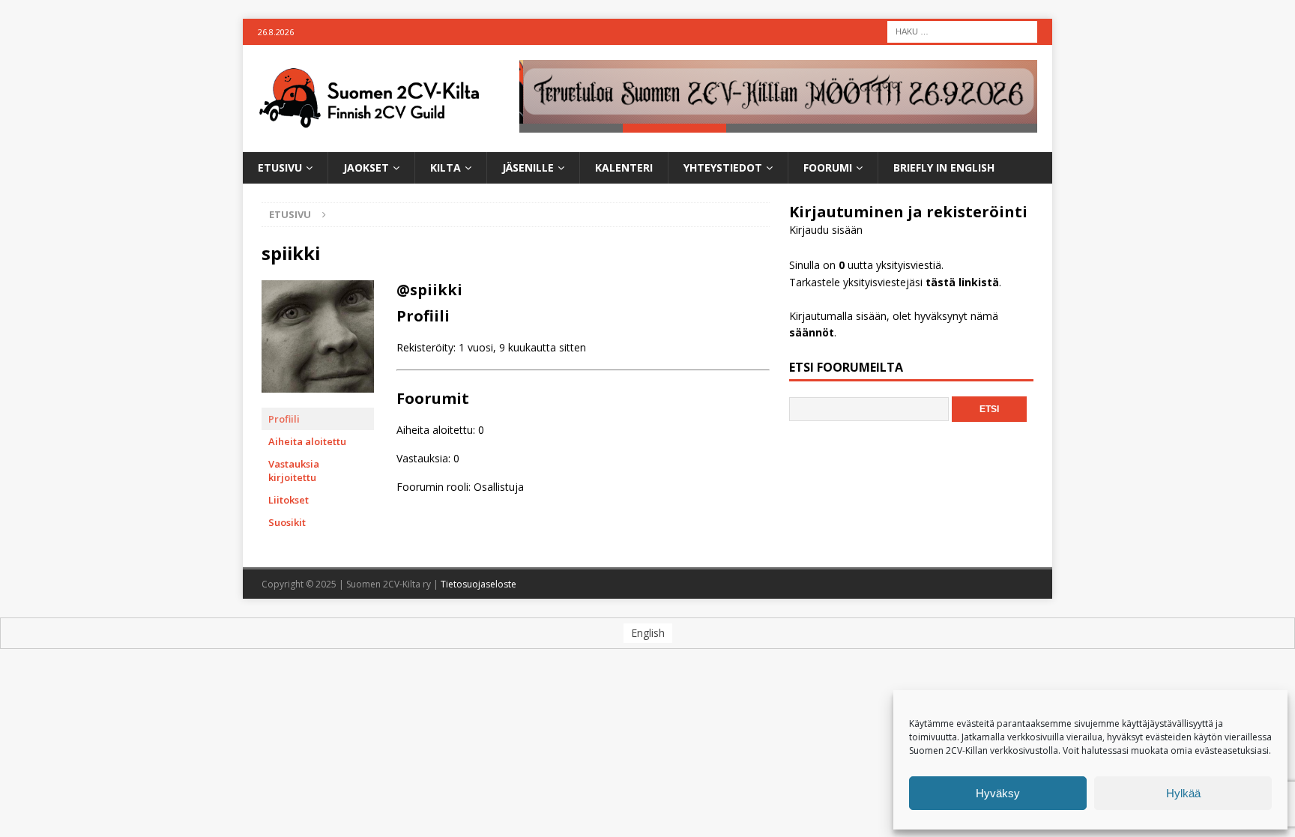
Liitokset (288, 500)
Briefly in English (943, 167)
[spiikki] (318, 400)
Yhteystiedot (722, 167)
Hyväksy (998, 793)
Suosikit (287, 522)
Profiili (284, 419)
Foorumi (827, 167)
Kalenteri (624, 167)
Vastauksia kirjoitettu (293, 470)
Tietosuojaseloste (478, 584)
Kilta (445, 167)
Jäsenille (528, 167)
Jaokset (366, 167)
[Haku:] (962, 30)
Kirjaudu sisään (826, 230)
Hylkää (1183, 793)
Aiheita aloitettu (307, 441)
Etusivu (280, 167)
